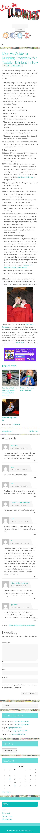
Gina (12, 467)
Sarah (12, 519)
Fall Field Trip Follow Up (9, 419)
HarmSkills (14, 445)
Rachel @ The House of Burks (20, 502)
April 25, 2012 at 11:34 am (20, 521)
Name (4, 662)
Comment (6, 643)
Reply (35, 461)
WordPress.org (7, 819)
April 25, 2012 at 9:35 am (19, 505)
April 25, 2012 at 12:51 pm (20, 543)
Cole (7, 66)
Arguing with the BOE (22, 721)
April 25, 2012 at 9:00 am (19, 486)
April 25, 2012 (16, 66)
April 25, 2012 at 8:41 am (19, 448)
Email (4, 670)
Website (5, 677)
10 (9, 779)
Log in (4, 810)
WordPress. (28, 830)
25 (15, 786)
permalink (16, 424)
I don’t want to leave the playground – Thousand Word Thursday (9, 391)
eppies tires (14, 605)
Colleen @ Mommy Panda (19, 583)
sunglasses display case (25, 177)
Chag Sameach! (7, 431)
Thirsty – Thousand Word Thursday (27, 389)
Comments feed (7, 816)
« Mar (4, 792)
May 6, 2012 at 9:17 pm (19, 586)
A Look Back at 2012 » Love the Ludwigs (22, 625)
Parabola (19, 830)
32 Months (34, 431)
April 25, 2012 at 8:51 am (19, 470)
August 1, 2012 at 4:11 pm (20, 607)
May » (9, 792)
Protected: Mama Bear (18, 734)
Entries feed (6, 813)
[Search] (35, 706)
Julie (12, 483)
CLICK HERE (20, 343)
